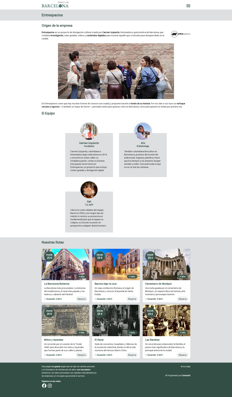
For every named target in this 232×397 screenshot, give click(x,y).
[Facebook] (44, 387)
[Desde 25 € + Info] (65, 279)
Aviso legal (185, 366)
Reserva (82, 299)
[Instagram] (50, 387)
